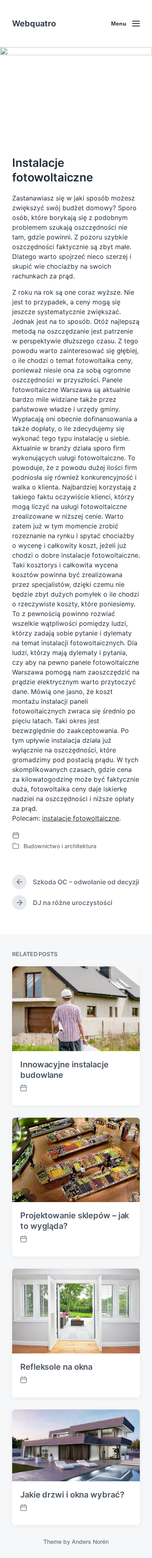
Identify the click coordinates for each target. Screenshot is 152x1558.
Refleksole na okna (56, 1367)
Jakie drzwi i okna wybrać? (72, 1495)
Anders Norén (90, 1541)
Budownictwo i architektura (60, 846)
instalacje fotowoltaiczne (80, 818)
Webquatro (34, 23)
